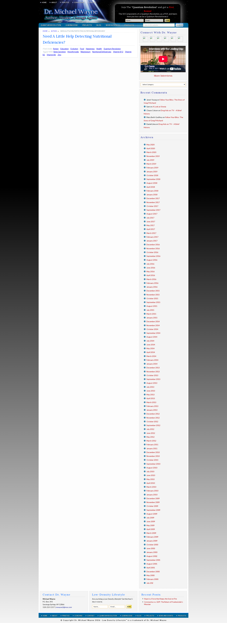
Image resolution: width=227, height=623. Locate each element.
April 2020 (150, 148)
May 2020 (150, 144)
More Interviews (163, 75)
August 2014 (151, 337)
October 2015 (152, 298)
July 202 (149, 583)
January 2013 (151, 410)
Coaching (78, 616)
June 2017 (150, 221)
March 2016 (151, 279)
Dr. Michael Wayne (53, 13)
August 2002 (151, 556)
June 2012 (150, 433)
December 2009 (153, 498)
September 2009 (153, 510)
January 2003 (151, 552)
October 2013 (152, 375)
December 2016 (153, 244)
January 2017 (151, 241)
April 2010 (150, 483)
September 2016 (153, 256)
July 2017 (150, 218)
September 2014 (153, 333)
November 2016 (153, 248)
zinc (59, 55)
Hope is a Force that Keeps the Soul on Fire (160, 599)
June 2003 (150, 548)
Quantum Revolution (112, 49)
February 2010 (152, 491)
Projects (150, 616)
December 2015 (153, 291)
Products (182, 616)
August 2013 (151, 383)
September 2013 (153, 379)
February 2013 (152, 406)
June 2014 (150, 344)
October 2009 (152, 506)
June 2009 (150, 521)
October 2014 (152, 329)
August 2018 (151, 183)
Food (82, 49)
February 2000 (152, 579)
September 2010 (153, 464)
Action (56, 49)
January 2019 (151, 171)
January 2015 (151, 317)
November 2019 (153, 156)
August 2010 (151, 468)
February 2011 (152, 444)
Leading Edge (127, 616)
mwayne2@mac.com (64, 607)
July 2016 (150, 264)
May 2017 (150, 225)
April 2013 (150, 398)
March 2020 (151, 152)
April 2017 (150, 229)
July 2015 (150, 310)
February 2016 (152, 283)
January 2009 (151, 541)
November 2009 (153, 502)
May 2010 (150, 479)
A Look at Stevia (159, 106)
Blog (139, 616)
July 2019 (150, 160)
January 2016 (151, 287)
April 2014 (150, 352)
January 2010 (151, 494)
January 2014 (151, 364)
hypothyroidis (73, 52)
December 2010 (153, 452)
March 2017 (151, 233)
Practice (66, 616)
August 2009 (151, 514)
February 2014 (152, 360)
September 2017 (153, 210)
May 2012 (150, 437)
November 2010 (153, 456)
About (54, 616)
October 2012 (152, 421)
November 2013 (153, 371)
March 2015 (151, 314)
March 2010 (151, 487)
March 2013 (151, 402)
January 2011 (151, 448)
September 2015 (153, 302)
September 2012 (153, 425)
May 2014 (150, 348)
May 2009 (150, 525)
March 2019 (151, 164)
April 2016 (150, 275)
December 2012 (153, 414)
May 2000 (150, 575)
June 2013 (150, 391)
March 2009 (151, 533)
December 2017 (153, 198)
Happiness (90, 49)
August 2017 (151, 214)
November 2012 (153, 418)
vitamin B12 (118, 52)
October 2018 (152, 175)
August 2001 (151, 564)
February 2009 (152, 537)
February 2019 (152, 167)
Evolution (74, 49)
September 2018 (153, 179)
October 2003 (152, 544)
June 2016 (150, 268)
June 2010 (150, 475)
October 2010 (152, 460)
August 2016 (151, 260)
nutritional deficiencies (101, 52)
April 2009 (150, 529)
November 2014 (153, 325)
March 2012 (151, 441)
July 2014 (150, 341)
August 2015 (151, 306)
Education (64, 49)
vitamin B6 (51, 55)
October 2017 (152, 206)
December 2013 (153, 367)
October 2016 (152, 252)
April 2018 (150, 187)
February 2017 (152, 237)
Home (45, 616)
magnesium (86, 52)
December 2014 (153, 321)
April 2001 (150, 567)
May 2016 (150, 271)
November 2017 (153, 202)
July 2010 (150, 471)
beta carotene (60, 52)
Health (99, 49)
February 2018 (152, 191)
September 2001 (153, 560)
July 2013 (150, 387)
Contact (90, 616)
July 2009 (150, 517)
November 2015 (153, 294)
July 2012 (150, 429)
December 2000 (153, 571)
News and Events (166, 616)
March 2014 (151, 356)
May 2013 (150, 394)
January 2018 (151, 194)
